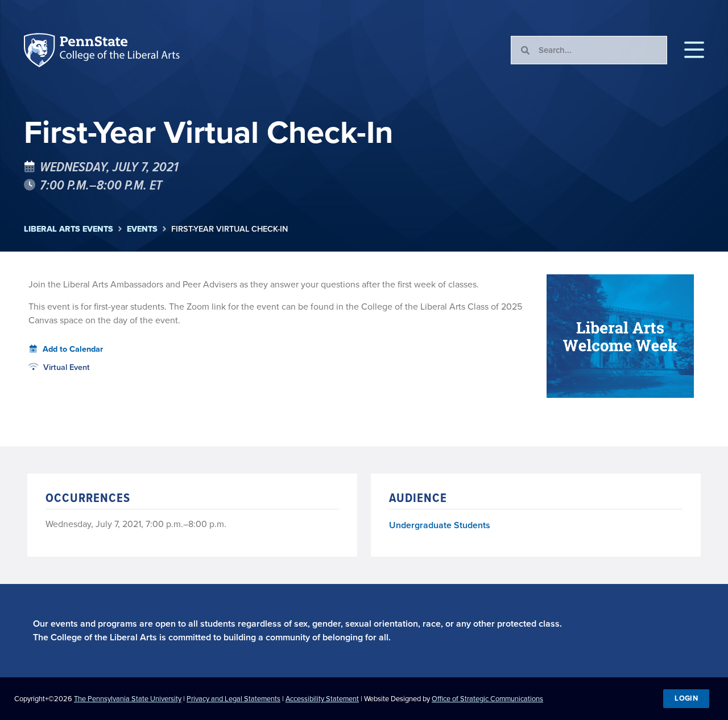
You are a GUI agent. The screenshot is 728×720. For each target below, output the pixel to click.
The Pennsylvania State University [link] (127, 698)
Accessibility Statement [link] (322, 698)
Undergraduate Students (439, 525)
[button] (694, 50)
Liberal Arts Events (68, 229)
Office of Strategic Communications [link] (487, 698)
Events (142, 229)
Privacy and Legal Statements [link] (233, 698)
